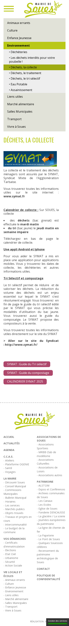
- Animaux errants (14, 580)
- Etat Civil (9, 554)
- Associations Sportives (45, 446)
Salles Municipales (19, 111)
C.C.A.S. (8, 456)
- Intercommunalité (15, 524)
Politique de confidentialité (48, 577)
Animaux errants (18, 23)
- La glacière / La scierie (51, 516)
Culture (12, 30)
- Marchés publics (14, 509)
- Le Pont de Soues (48, 539)
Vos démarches (14, 538)
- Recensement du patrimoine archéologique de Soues (48, 556)
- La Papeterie (45, 535)
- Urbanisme (10, 558)
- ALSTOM (43, 485)
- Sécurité (9, 562)
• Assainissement (20, 90)
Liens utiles (15, 97)
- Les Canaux (44, 501)
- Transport (10, 606)
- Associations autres (49, 475)
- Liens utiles (11, 595)
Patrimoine (45, 481)
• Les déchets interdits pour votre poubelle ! (32, 60)
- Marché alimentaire (15, 599)
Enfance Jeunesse (19, 38)
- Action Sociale (12, 565)
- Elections (9, 550)
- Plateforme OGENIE (16, 464)
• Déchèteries (18, 52)
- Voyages (9, 472)
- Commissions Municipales (12, 492)
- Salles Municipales (15, 603)
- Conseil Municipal (14, 486)
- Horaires (9, 501)
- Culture (8, 583)
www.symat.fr (14, 196)
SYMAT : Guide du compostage (28, 373)
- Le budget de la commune (13, 530)
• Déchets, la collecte (23, 67)
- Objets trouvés (13, 513)
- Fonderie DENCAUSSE (51, 512)
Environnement (18, 45)
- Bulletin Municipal (14, 497)
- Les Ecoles (44, 504)
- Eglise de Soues (47, 508)
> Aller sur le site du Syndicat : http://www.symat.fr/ (31, 343)
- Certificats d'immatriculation (14, 544)
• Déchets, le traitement (25, 73)
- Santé (7, 468)
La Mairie (9, 478)
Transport (14, 119)
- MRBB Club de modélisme (46, 454)
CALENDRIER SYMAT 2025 (25, 381)
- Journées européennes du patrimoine (51, 522)
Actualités (11, 443)
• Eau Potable (18, 84)
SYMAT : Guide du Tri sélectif (27, 364)
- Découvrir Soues (14, 482)
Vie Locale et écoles (12, 574)
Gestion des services (57, 621)
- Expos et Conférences (51, 489)
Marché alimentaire (20, 104)
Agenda (8, 450)
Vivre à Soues (16, 127)
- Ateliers (8, 460)
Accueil (8, 437)
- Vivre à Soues (12, 610)
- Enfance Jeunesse (14, 587)
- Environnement (13, 591)
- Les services (11, 505)
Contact (43, 569)
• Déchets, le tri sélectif (24, 78)
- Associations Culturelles (45, 461)
